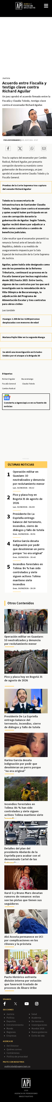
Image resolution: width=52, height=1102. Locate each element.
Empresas (11, 1035)
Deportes (11, 1021)
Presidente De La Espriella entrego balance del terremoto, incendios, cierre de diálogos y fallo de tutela (28, 523)
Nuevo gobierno (39, 1032)
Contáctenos (13, 1052)
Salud (34, 1014)
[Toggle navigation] (49, 3)
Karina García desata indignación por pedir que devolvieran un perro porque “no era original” (28, 548)
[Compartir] (8, 148)
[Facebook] (9, 1004)
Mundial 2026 (37, 1028)
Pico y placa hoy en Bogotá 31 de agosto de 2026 (27, 500)
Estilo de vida (37, 1035)
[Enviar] (32, 148)
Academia (36, 1017)
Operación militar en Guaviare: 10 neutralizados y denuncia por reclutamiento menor (28, 479)
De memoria (37, 1021)
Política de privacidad (17, 1056)
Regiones (11, 1032)
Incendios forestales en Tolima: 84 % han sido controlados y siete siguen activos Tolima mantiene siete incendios (28, 576)
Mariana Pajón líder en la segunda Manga (23, 337)
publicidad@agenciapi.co (17, 1066)
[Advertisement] (26, 49)
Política (10, 1017)
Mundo (9, 1028)
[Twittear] (20, 150)
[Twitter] (19, 1003)
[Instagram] (40, 1004)
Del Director (13, 1045)
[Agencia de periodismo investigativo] (26, 5)
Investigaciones (39, 1024)
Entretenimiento (15, 1024)
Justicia (6, 78)
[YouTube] (30, 1004)
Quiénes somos (14, 1049)
